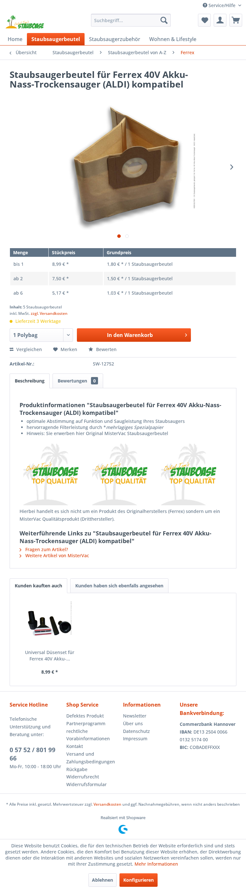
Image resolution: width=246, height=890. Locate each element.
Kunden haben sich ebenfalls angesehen (119, 586)
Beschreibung (30, 381)
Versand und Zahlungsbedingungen (90, 758)
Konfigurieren (138, 880)
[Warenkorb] (235, 20)
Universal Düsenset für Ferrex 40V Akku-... (49, 655)
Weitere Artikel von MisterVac (56, 555)
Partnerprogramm (85, 723)
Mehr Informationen (156, 864)
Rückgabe (76, 769)
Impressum (135, 738)
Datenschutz (136, 731)
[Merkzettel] (204, 20)
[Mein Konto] (220, 20)
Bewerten (106, 349)
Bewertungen (77, 381)
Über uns (133, 723)
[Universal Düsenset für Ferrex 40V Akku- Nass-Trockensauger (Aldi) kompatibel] (50, 623)
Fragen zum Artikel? (46, 549)
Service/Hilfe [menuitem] (222, 5)
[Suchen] (164, 20)
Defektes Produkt (85, 716)
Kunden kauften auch (38, 586)
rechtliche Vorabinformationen (88, 735)
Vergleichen (28, 349)
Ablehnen (102, 880)
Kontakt (74, 746)
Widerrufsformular (86, 784)
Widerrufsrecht (82, 777)
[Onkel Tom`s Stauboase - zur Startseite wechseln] (25, 22)
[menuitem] (131, 20)
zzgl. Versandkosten (49, 313)
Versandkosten (107, 804)
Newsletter (134, 716)
